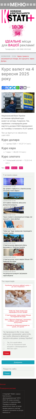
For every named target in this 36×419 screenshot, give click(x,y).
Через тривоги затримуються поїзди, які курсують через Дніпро (17, 58)
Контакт (3, 384)
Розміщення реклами (8, 388)
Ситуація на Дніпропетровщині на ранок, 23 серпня (18, 326)
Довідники (18, 362)
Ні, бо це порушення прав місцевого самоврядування (17, 345)
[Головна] (18, 16)
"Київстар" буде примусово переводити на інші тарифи (18, 311)
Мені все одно (12, 348)
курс (7, 168)
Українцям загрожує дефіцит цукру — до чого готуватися (18, 285)
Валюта (14, 168)
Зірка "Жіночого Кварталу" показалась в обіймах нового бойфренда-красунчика (18, 321)
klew (19, 402)
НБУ (21, 168)
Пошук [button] (7, 373)
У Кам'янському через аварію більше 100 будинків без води (18, 315)
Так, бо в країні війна (14, 342)
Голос (6, 353)
